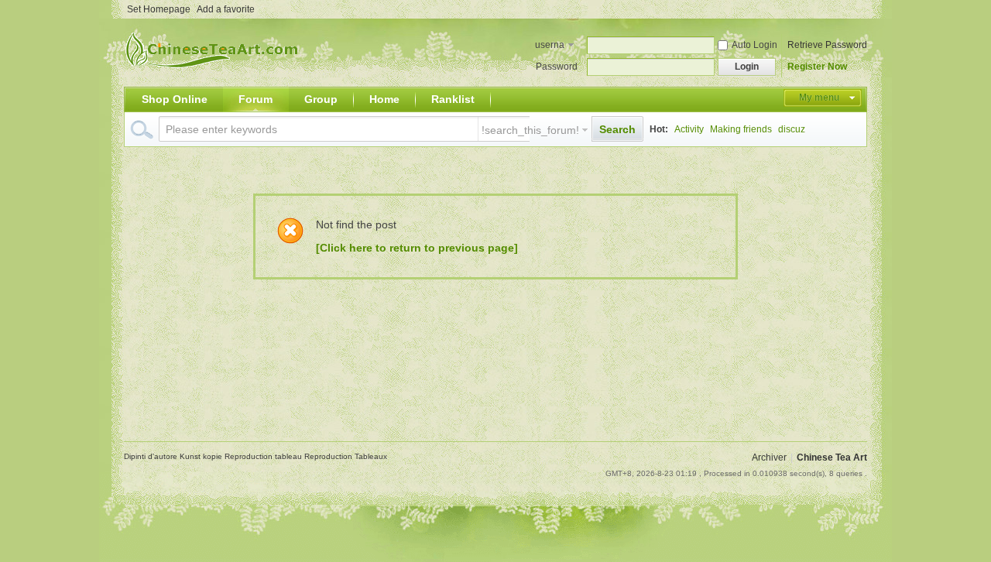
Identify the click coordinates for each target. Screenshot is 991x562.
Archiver (769, 457)
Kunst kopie (202, 456)
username (549, 46)
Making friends (741, 129)
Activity (689, 129)
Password (557, 66)
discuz (791, 129)
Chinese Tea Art (832, 457)
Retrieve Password (827, 44)
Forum (255, 99)
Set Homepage (158, 9)
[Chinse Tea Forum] (215, 77)
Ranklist (453, 99)
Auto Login (754, 44)
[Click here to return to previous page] (417, 248)
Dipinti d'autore (152, 456)
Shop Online (174, 99)
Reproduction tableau (264, 456)
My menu (819, 97)
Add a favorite (226, 9)
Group (321, 99)
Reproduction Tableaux (345, 456)
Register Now (817, 66)
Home (384, 99)
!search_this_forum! (530, 130)
